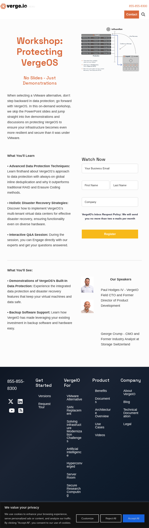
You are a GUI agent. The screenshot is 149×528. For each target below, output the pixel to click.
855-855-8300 (138, 6)
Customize (87, 518)
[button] (144, 14)
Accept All (133, 518)
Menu (32, 6)
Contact (131, 14)
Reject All (111, 518)
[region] (74, 515)
